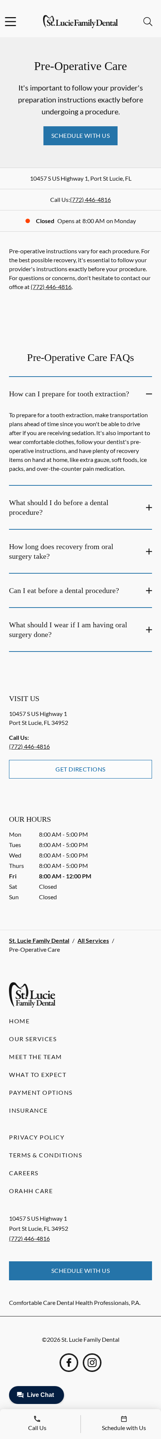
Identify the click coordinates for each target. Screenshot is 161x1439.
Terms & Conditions (45, 1155)
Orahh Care (31, 1190)
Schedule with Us (80, 135)
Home (19, 1020)
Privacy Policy (36, 1137)
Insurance (28, 1110)
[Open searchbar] (148, 21)
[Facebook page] (69, 1362)
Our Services (33, 1038)
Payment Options (41, 1092)
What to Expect (37, 1074)
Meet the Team (35, 1056)
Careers (24, 1172)
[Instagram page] (92, 1362)
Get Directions (80, 769)
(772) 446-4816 (90, 199)
